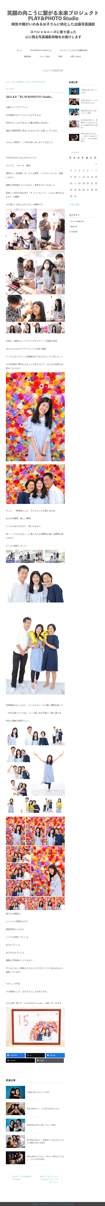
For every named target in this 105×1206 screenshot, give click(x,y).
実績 (60, 56)
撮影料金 (27, 56)
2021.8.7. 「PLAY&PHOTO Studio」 (21, 1177)
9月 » (77, 204)
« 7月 (71, 204)
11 (79, 177)
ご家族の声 (73, 226)
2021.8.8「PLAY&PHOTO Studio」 (36, 82)
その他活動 (73, 232)
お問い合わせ (75, 56)
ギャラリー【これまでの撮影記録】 (74, 50)
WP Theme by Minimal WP (65, 1204)
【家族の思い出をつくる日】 (38, 1092)
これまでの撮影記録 (52, 70)
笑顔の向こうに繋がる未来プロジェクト (44, 1204)
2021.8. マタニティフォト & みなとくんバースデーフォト (49, 1179)
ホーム (19, 50)
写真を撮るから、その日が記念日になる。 (44, 1109)
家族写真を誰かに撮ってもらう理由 (41, 1125)
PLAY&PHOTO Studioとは (40, 50)
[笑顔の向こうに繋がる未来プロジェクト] (52, 11)
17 (75, 183)
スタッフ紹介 (44, 56)
